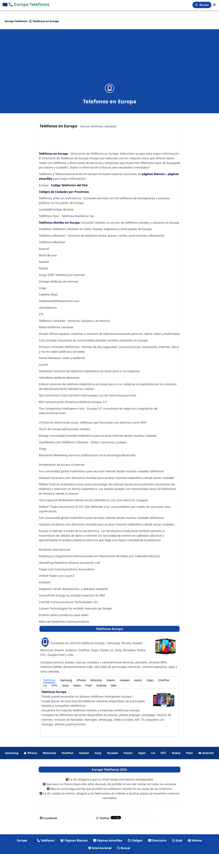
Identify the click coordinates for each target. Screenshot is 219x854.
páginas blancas (153, 174)
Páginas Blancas (76, 840)
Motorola (96, 680)
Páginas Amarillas (109, 840)
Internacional (101, 848)
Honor (138, 680)
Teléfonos (49, 680)
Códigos (137, 840)
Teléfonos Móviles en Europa (59, 222)
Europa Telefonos (25, 4)
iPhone (81, 680)
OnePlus (163, 680)
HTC (54, 685)
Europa (22, 840)
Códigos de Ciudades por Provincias (64, 192)
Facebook (50, 818)
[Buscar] (196, 5)
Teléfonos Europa (109, 629)
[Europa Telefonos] (214, 5)
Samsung (66, 680)
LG (45, 685)
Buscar (204, 5)
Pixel (88, 685)
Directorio (158, 840)
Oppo (150, 680)
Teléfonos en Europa (54, 153)
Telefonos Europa (54, 692)
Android (101, 685)
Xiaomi (110, 680)
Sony (65, 685)
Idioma (196, 840)
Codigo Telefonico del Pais (69, 185)
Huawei (124, 680)
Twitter (105, 818)
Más (113, 685)
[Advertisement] (109, 58)
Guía (178, 840)
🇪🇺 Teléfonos (44, 840)
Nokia (77, 685)
